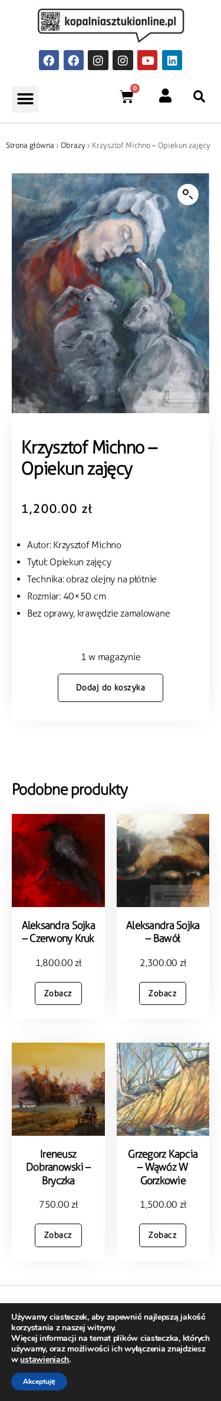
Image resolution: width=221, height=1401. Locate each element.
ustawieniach (44, 1359)
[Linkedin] (172, 60)
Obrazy (73, 145)
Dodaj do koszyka (110, 688)
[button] (25, 99)
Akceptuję (39, 1381)
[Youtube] (147, 60)
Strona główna (30, 145)
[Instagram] (98, 60)
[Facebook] (49, 60)
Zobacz (58, 993)
